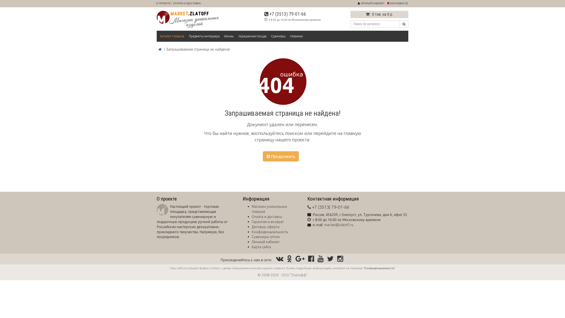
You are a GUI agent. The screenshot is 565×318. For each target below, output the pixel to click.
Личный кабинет (266, 242)
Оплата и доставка (187, 3)
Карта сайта (261, 247)
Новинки (296, 36)
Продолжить (282, 156)
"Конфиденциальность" (379, 268)
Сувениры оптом (266, 237)
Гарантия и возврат (268, 222)
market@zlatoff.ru (338, 225)
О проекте (163, 3)
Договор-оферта (265, 227)
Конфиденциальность (270, 232)
